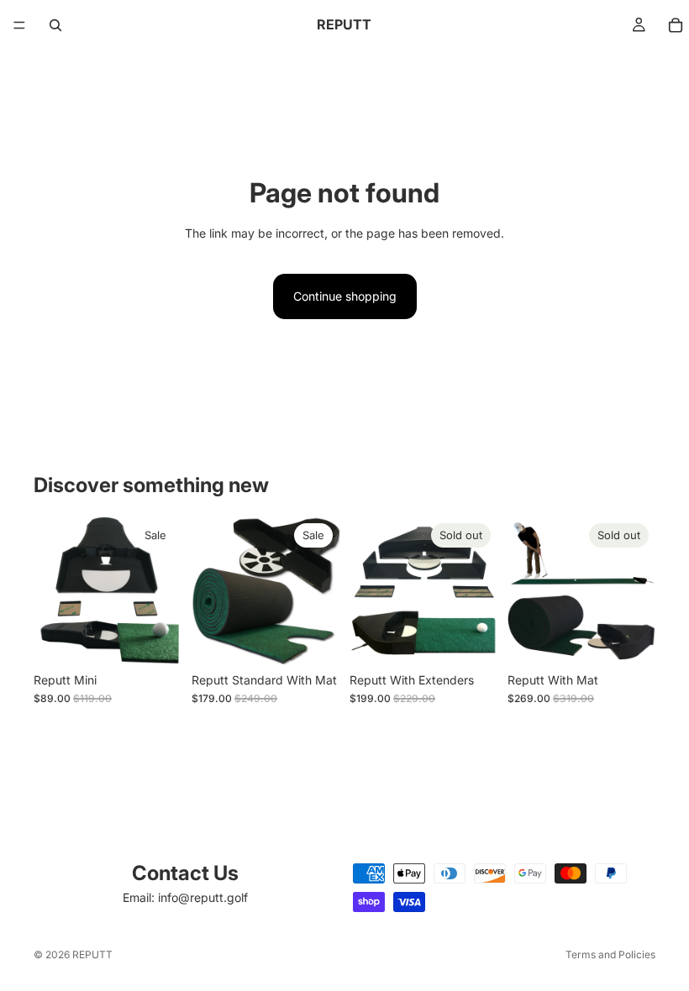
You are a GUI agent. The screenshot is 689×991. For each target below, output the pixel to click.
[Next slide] (163, 590)
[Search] (55, 25)
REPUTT (92, 954)
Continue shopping (345, 296)
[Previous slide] (52, 590)
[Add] (155, 638)
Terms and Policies (610, 954)
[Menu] (19, 25)
